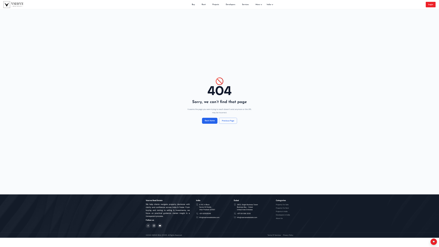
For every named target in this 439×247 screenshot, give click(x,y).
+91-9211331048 (205, 213)
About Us (279, 218)
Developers (230, 4)
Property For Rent (282, 208)
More (258, 4)
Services (245, 4)
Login (430, 4)
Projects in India (282, 211)
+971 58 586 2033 (244, 213)
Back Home (210, 120)
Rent (204, 4)
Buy (193, 4)
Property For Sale (282, 205)
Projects (215, 4)
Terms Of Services (274, 235)
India (269, 4)
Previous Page (228, 120)
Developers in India (283, 215)
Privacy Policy (288, 235)
